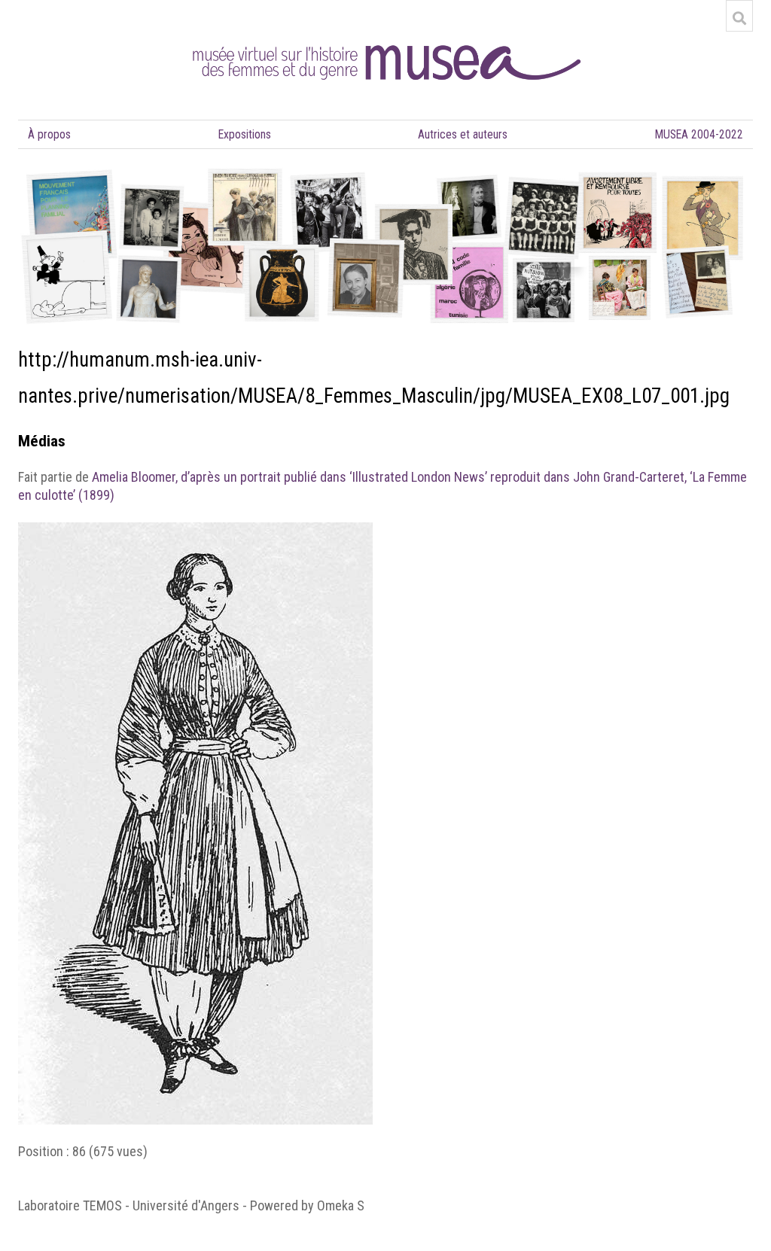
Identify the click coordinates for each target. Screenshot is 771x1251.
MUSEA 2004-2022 (699, 134)
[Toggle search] (739, 18)
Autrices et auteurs (462, 134)
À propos (49, 134)
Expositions (244, 134)
